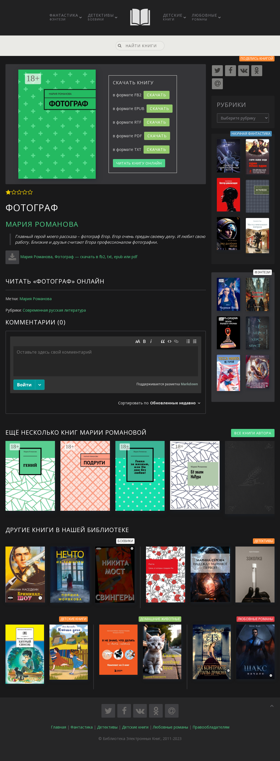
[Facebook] (230, 70)
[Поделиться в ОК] (156, 711)
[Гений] (27, 476)
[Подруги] (82, 476)
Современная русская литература (54, 310)
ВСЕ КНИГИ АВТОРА (252, 433)
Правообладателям (210, 727)
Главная (58, 727)
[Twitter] (217, 70)
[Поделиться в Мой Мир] (172, 711)
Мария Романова (41, 224)
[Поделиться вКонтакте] (140, 711)
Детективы (101, 17)
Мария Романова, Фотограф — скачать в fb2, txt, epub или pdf (78, 256)
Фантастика (63, 17)
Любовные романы (170, 727)
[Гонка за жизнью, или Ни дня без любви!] (137, 476)
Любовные (204, 17)
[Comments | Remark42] (105, 372)
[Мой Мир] (217, 83)
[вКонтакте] (243, 70)
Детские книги (135, 727)
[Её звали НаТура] (192, 475)
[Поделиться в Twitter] (108, 711)
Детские (172, 17)
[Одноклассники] (256, 70)
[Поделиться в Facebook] (124, 711)
